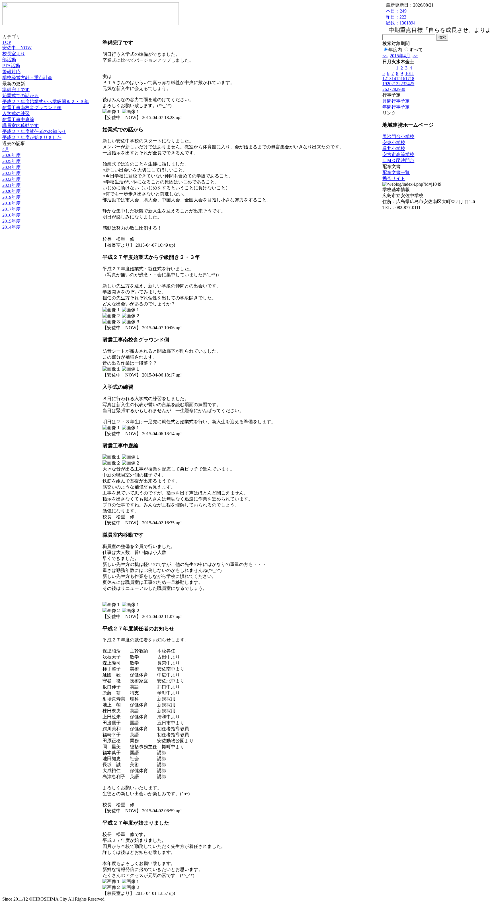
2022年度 (11, 179)
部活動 (9, 59)
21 (393, 83)
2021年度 (11, 185)
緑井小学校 (393, 148)
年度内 (395, 49)
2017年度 (11, 209)
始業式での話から (20, 95)
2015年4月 (400, 55)
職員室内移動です (20, 125)
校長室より (13, 53)
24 (407, 83)
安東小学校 (393, 142)
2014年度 (11, 227)
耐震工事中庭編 (18, 119)
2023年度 (11, 173)
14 (393, 78)
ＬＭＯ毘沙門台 (398, 160)
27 (389, 89)
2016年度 (11, 215)
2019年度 (11, 197)
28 (393, 89)
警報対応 (11, 71)
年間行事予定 (396, 107)
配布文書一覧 (396, 172)
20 (389, 83)
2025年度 (11, 161)
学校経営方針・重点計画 (27, 77)
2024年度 (11, 167)
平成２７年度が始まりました (32, 137)
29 (398, 89)
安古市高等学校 (398, 154)
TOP (6, 42)
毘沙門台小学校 (398, 136)
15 (398, 78)
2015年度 (11, 221)
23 (403, 83)
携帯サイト (393, 178)
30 (403, 89)
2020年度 (11, 191)
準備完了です (16, 89)
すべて (416, 49)
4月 (5, 149)
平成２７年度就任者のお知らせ (34, 131)
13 (389, 78)
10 (407, 73)
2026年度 (11, 155)
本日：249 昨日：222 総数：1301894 (400, 17)
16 (403, 78)
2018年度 (11, 203)
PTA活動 (11, 65)
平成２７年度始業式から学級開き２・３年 (45, 101)
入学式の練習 (16, 113)
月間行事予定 (396, 101)
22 (398, 83)
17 (407, 78)
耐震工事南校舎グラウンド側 (32, 107)
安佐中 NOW (17, 47)
